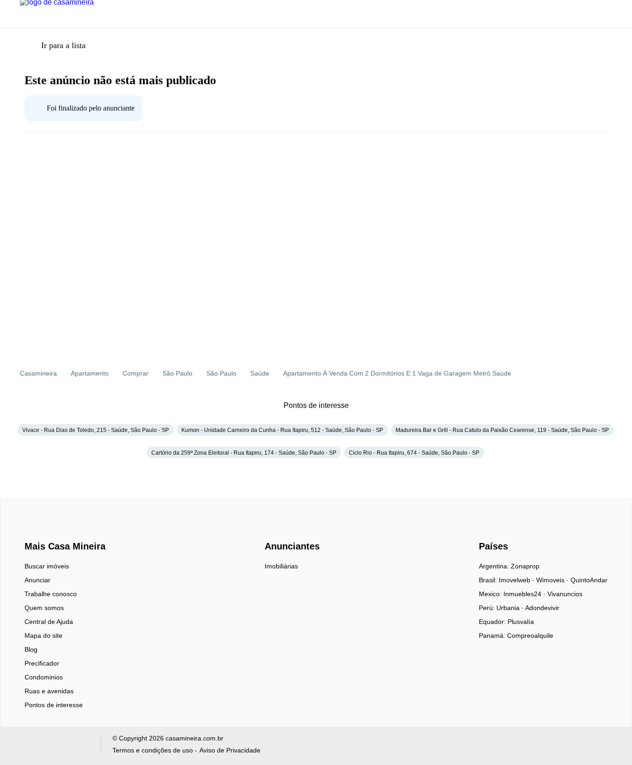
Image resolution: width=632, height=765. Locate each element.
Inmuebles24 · (525, 594)
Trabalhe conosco (51, 594)
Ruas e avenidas (49, 691)
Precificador (42, 663)
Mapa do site (43, 635)
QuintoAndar (588, 580)
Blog (31, 649)
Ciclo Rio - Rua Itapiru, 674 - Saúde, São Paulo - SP (414, 453)
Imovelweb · (517, 580)
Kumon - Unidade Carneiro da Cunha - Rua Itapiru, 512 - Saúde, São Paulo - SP (282, 430)
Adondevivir (542, 607)
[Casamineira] (48, 530)
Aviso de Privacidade (229, 750)
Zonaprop (525, 566)
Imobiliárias (281, 566)
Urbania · (510, 607)
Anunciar (37, 580)
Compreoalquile (530, 635)
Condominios (44, 677)
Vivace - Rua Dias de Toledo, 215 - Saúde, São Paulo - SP (95, 430)
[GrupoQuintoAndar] (55, 745)
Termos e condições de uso (152, 750)
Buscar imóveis (47, 566)
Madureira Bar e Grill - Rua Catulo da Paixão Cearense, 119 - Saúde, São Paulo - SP (502, 430)
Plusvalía (521, 621)
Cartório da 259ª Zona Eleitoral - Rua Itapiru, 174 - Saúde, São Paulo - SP (243, 453)
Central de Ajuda (49, 621)
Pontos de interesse (54, 705)
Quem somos (44, 607)
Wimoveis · (553, 580)
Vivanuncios (564, 594)
